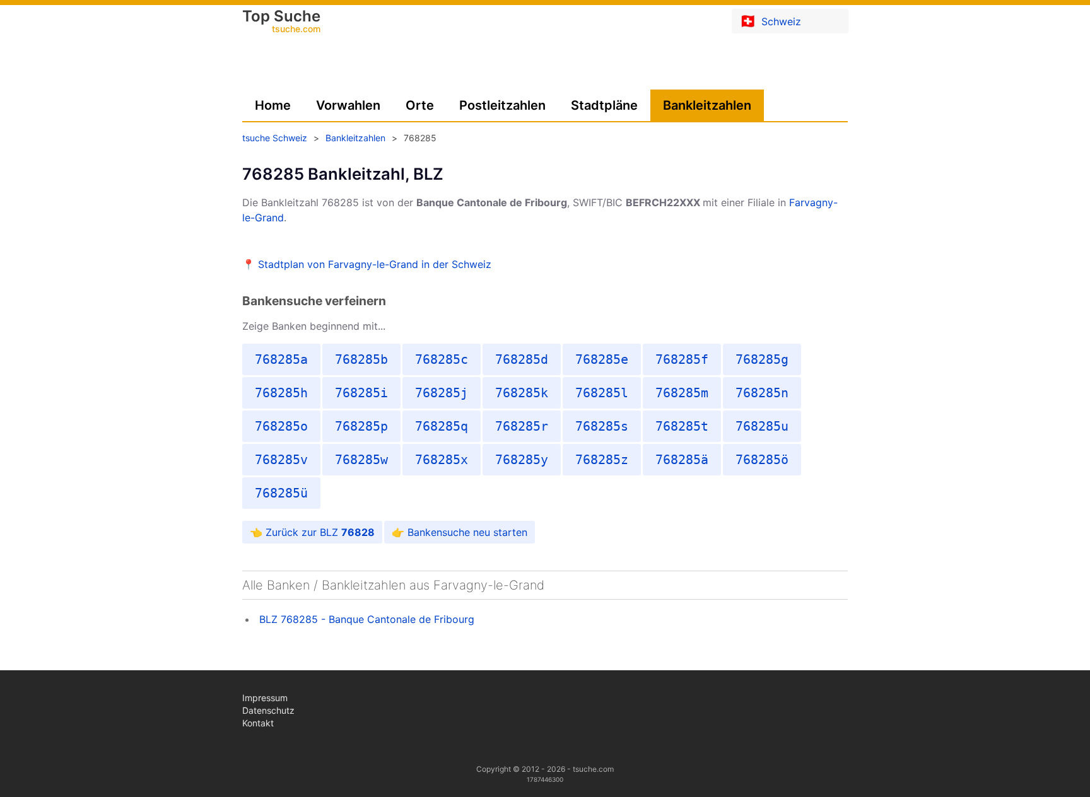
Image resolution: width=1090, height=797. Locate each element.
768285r (521, 426)
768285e (601, 359)
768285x (441, 459)
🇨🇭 (770, 21)
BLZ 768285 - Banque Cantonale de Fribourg (366, 619)
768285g (761, 359)
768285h (281, 392)
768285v (281, 459)
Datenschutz (268, 710)
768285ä (681, 459)
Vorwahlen (348, 105)
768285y (521, 459)
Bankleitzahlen (707, 105)
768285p (361, 426)
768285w (361, 459)
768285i (361, 392)
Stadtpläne (604, 105)
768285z (601, 459)
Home (273, 105)
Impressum (265, 697)
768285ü (281, 493)
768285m (681, 392)
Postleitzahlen (502, 105)
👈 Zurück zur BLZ (312, 532)
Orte (420, 105)
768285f (681, 359)
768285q (441, 426)
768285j (441, 392)
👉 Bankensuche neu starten (459, 532)
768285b (361, 359)
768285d (521, 359)
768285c (441, 359)
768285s (601, 426)
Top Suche (281, 22)
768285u (761, 426)
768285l (601, 392)
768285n (761, 392)
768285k (521, 392)
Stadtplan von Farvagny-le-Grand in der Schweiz (374, 264)
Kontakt (258, 723)
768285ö (761, 459)
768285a (281, 359)
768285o (281, 426)
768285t (681, 426)
